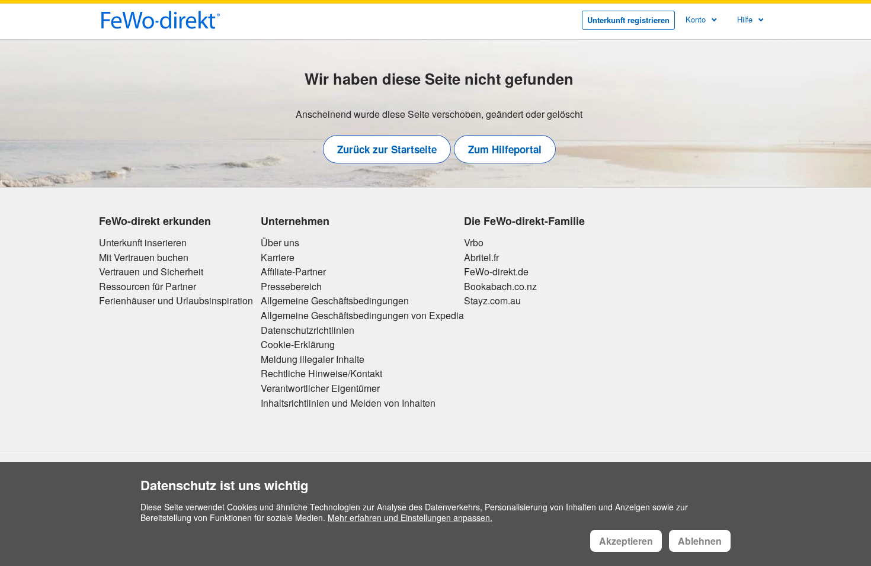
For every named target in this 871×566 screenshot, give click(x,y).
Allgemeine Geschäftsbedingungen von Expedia (362, 315)
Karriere (277, 257)
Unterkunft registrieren (628, 19)
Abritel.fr (481, 257)
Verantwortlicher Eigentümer (320, 388)
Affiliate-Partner (293, 271)
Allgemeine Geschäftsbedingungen (335, 300)
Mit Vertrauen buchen (143, 257)
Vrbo (473, 242)
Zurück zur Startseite (387, 149)
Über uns (280, 242)
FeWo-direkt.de (496, 271)
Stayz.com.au (492, 300)
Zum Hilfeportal (505, 149)
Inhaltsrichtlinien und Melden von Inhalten (348, 403)
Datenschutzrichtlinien (307, 330)
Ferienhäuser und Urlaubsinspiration (176, 300)
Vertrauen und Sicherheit (151, 271)
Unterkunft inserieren (143, 242)
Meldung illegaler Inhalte (312, 359)
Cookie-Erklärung (298, 344)
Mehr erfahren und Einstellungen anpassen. (410, 517)
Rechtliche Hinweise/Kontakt (321, 373)
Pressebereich (291, 286)
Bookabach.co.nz (500, 286)
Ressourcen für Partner (147, 286)
